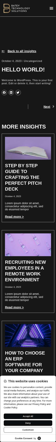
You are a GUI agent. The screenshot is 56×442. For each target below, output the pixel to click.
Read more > (14, 216)
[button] (51, 8)
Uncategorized (33, 61)
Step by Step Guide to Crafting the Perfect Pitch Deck (23, 177)
